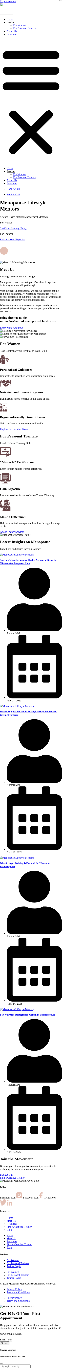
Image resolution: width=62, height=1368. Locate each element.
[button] (31, 101)
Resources (12, 34)
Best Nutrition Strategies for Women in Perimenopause (27, 1015)
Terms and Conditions (18, 1292)
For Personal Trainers (24, 28)
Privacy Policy (14, 1289)
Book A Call (13, 188)
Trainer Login (14, 1266)
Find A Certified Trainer (19, 1226)
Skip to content (8, 1)
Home (10, 19)
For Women (19, 25)
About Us (12, 31)
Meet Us (11, 1220)
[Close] (60, 0)
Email (3, 1339)
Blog (9, 1229)
